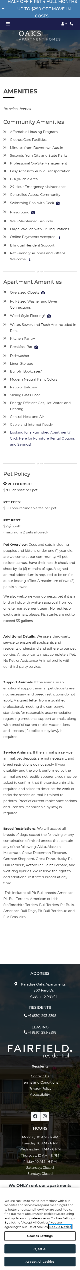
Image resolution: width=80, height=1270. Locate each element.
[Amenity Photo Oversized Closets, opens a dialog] (43, 293)
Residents (40, 1066)
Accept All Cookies (40, 1261)
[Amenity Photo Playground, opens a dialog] (33, 212)
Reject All (39, 1249)
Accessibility (40, 1094)
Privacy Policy (40, 1088)
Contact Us (40, 1076)
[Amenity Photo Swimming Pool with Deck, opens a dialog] (58, 203)
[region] (40, 1229)
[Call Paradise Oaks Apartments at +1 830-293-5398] (72, 24)
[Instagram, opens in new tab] (44, 1116)
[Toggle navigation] (8, 24)
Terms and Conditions (40, 1082)
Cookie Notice (60, 1227)
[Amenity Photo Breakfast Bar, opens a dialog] (36, 347)
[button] (40, 9)
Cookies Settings (40, 1236)
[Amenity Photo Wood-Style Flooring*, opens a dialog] (49, 316)
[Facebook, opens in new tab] (35, 1116)
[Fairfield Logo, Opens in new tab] (40, 1052)
